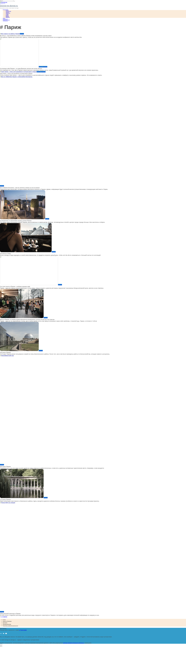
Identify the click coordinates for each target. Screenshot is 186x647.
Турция (7, 13)
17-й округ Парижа (5, 499)
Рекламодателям (7, 624)
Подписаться (5, 20)
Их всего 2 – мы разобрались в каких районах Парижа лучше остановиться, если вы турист (26, 35)
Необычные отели (6, 19)
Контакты (5, 622)
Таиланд (7, 12)
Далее (5, 616)
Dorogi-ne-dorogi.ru (9, 6)
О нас (4, 619)
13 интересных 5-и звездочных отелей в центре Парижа (15, 220)
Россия (7, 10)
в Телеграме (23, 630)
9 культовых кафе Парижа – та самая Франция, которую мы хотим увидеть (21, 68)
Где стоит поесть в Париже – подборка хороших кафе (15, 286)
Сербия (7, 14)
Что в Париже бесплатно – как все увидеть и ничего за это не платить (20, 187)
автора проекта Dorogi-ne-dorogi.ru (73, 643)
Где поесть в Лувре (5, 253)
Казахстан (8, 17)
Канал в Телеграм (7, 621)
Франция (7, 16)
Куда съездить (5, 9)
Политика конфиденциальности (10, 625)
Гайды (4, 18)
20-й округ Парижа (5, 466)
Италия (7, 15)
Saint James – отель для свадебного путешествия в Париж (16, 73)
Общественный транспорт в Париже (10, 613)
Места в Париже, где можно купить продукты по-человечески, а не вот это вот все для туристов (27, 319)
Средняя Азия (8, 11)
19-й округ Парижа (5, 352)
